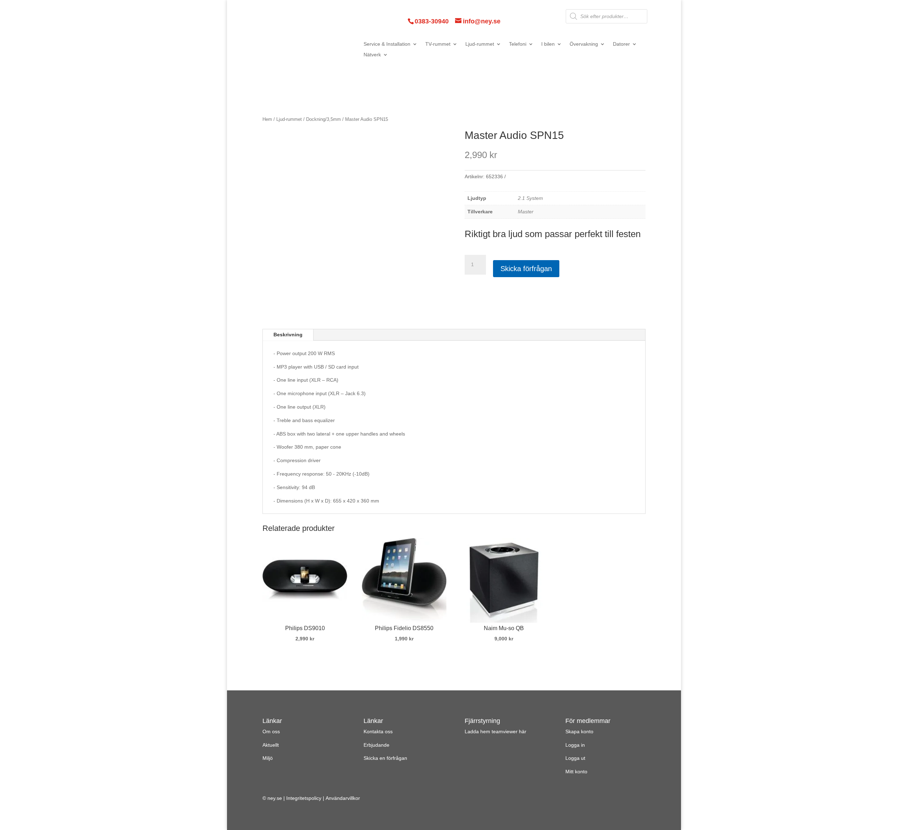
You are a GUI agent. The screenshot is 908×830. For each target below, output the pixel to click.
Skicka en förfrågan (385, 758)
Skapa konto (579, 731)
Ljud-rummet (479, 44)
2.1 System (530, 198)
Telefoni (517, 44)
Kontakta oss (378, 731)
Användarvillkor (343, 798)
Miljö (267, 758)
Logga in (575, 745)
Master (525, 211)
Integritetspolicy (303, 798)
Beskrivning (288, 334)
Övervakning (584, 44)
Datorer (621, 44)
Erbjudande (376, 745)
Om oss (271, 731)
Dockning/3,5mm (323, 119)
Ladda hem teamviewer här (495, 731)
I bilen (548, 44)
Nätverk (372, 54)
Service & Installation (387, 44)
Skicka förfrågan (526, 269)
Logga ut (575, 758)
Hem (267, 119)
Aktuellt (270, 745)
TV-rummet (437, 44)
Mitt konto (576, 771)
